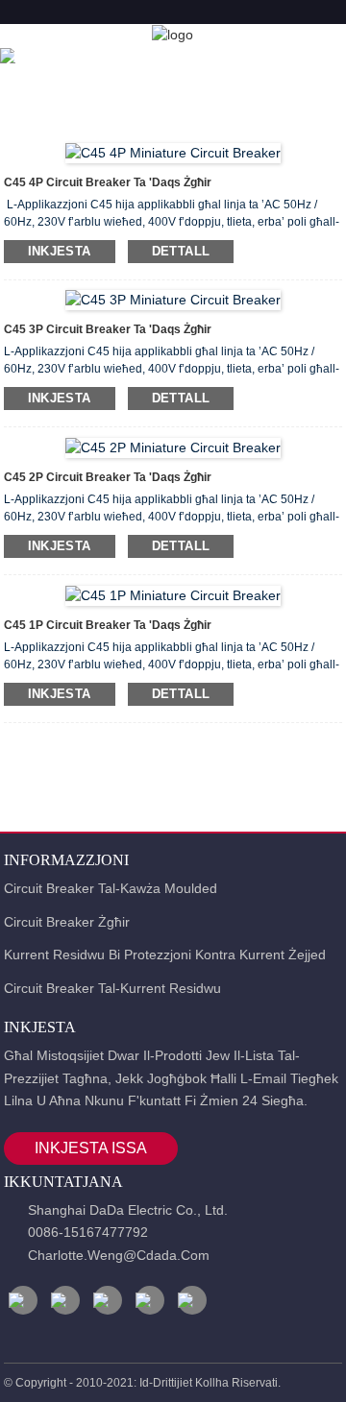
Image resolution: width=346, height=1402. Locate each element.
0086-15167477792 (88, 1232)
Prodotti (131, 57)
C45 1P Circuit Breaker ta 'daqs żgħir (107, 625)
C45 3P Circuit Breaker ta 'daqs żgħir (107, 329)
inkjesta (59, 251)
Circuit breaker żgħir (67, 922)
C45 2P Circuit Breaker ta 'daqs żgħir (107, 477)
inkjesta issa (91, 1148)
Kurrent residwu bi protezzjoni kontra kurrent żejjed (165, 954)
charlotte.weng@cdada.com (119, 1255)
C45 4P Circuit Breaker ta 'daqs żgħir (107, 182)
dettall (181, 251)
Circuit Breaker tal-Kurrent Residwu (112, 988)
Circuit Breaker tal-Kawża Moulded (110, 888)
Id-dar (39, 57)
